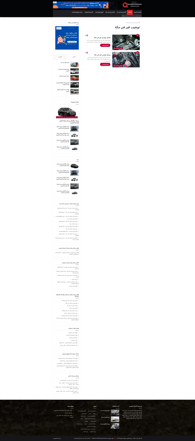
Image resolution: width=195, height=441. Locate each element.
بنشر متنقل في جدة (65, 62)
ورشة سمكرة (74, 279)
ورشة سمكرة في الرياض (72, 271)
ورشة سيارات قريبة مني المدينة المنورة (88, 429)
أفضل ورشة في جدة (121, 12)
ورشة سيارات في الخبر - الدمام (70, 313)
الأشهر (74, 56)
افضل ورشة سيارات (73, 231)
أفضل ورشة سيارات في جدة (71, 226)
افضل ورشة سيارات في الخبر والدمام (69, 315)
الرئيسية (137, 22)
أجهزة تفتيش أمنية (99, 12)
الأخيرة (60, 56)
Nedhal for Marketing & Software (100, 438)
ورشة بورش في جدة (105, 410)
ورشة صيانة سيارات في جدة (71, 216)
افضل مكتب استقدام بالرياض (71, 342)
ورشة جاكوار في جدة (105, 424)
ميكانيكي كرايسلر (92, 423)
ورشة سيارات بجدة (73, 223)
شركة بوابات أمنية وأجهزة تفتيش (70, 363)
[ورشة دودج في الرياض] (74, 78)
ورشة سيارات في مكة (72, 208)
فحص (81, 418)
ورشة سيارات (79, 423)
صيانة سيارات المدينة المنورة (90, 418)
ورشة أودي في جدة (105, 417)
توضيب (89, 413)
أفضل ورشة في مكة (82, 410)
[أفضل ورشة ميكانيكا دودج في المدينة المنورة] (74, 85)
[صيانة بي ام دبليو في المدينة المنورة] (74, 91)
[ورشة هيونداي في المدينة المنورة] (74, 71)
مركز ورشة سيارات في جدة (71, 228)
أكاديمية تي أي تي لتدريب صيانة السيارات (68, 380)
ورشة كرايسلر (93, 431)
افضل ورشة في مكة (110, 12)
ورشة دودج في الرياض (64, 76)
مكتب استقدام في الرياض (71, 335)
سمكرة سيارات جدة (92, 416)
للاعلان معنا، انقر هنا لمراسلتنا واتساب (82, 438)
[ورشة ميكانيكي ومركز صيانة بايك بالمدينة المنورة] (74, 142)
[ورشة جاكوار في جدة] (115, 426)
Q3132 (118, 438)
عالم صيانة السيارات (88, 12)
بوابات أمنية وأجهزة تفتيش (71, 360)
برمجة (94, 413)
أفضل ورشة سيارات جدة (72, 218)
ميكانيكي (86, 421)
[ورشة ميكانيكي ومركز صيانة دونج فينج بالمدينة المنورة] (74, 128)
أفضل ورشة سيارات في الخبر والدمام (69, 300)
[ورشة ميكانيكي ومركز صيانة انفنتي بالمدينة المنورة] (74, 166)
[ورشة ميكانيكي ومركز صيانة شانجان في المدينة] (74, 149)
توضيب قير (84, 413)
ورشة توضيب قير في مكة (102, 55)
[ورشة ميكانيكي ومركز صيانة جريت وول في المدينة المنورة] (74, 135)
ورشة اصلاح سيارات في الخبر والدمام (69, 310)
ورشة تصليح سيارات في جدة (71, 212)
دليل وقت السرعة (68, 413)
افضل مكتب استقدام (73, 332)
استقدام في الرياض (73, 337)
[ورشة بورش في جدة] (115, 412)
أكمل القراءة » (105, 45)
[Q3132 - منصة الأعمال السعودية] (132, 5)
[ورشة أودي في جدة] (115, 419)
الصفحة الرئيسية (137, 12)
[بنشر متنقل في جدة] (74, 64)
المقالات (130, 12)
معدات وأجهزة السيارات (77, 12)
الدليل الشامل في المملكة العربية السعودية (63, 410)
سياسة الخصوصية (57, 438)
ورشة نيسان (85, 431)
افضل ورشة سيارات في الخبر (71, 303)
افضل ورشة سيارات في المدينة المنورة (70, 252)
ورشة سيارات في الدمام (72, 305)
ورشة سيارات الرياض (91, 426)
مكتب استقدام (74, 340)
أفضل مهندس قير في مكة (102, 37)
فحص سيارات (93, 421)
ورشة (85, 423)
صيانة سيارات (83, 416)
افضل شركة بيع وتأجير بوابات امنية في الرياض (67, 358)
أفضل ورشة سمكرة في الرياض (70, 267)
